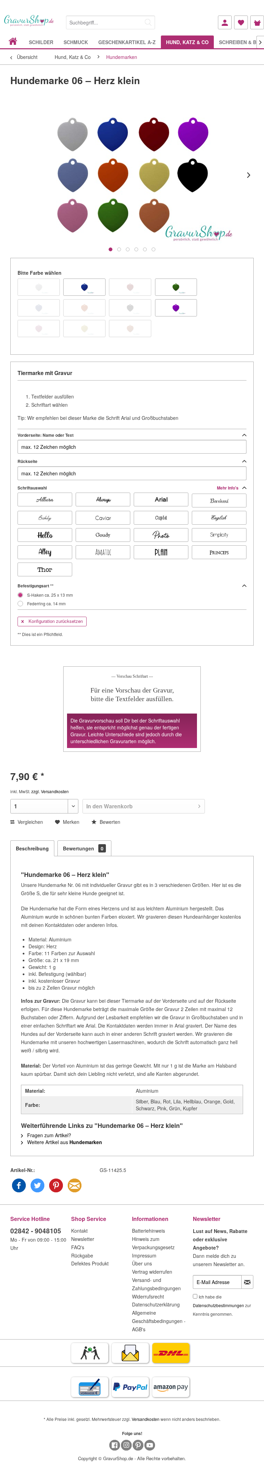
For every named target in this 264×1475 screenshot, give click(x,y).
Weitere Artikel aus (64, 1142)
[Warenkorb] (257, 22)
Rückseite (27, 461)
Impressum (144, 1255)
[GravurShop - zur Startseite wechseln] (29, 25)
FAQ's (77, 1247)
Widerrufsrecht (148, 1296)
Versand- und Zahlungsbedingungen (156, 1284)
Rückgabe (82, 1255)
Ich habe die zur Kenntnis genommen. (222, 1305)
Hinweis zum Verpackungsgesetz (153, 1243)
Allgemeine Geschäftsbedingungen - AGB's (159, 1321)
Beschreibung (32, 848)
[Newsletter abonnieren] (247, 1282)
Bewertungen (83, 848)
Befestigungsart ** (36, 586)
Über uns (142, 1263)
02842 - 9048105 (35, 1230)
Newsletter (82, 1238)
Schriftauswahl (129, 488)
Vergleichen (29, 821)
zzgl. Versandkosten (50, 791)
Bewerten (109, 821)
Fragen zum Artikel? (48, 1135)
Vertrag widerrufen (152, 1271)
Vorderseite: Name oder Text (46, 435)
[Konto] (225, 22)
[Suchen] (148, 22)
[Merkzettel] (241, 22)
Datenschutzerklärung (156, 1304)
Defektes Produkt (90, 1263)
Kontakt (79, 1230)
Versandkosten (146, 1419)
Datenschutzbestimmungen (218, 1305)
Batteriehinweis (148, 1230)
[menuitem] (110, 21)
